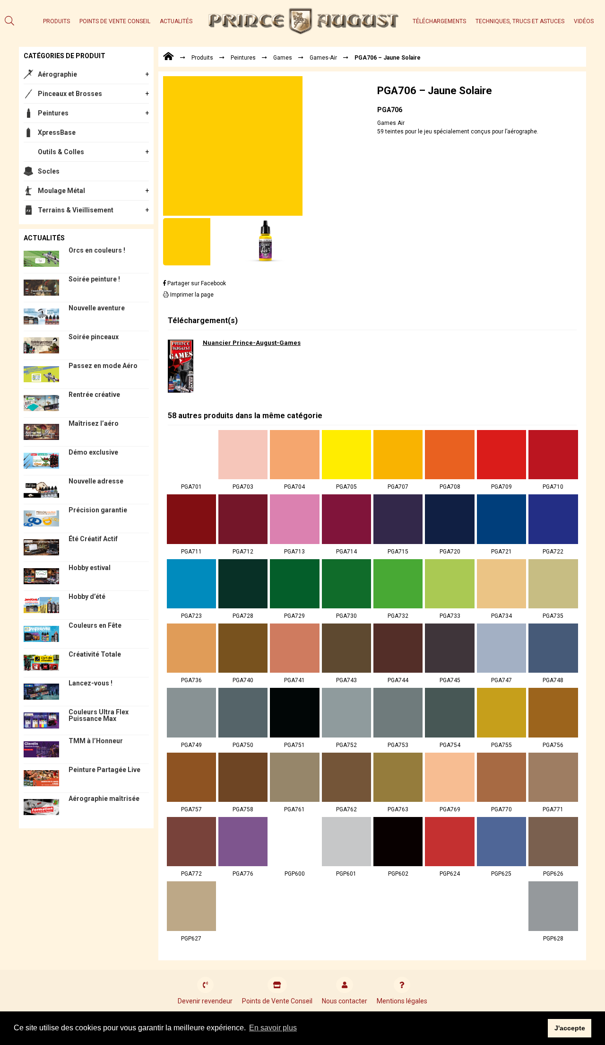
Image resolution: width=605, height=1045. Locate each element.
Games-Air (323, 57)
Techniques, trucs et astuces (519, 21)
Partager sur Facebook (196, 283)
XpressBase (57, 132)
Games (282, 57)
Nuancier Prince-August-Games (252, 342)
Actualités (176, 21)
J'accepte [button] (569, 1028)
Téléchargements (439, 21)
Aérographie (57, 74)
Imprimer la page (191, 294)
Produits (56, 21)
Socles (49, 171)
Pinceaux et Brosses (70, 93)
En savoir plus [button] (273, 1028)
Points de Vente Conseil (114, 21)
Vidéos (584, 21)
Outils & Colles (61, 152)
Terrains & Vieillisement (75, 210)
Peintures (53, 113)
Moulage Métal (61, 190)
